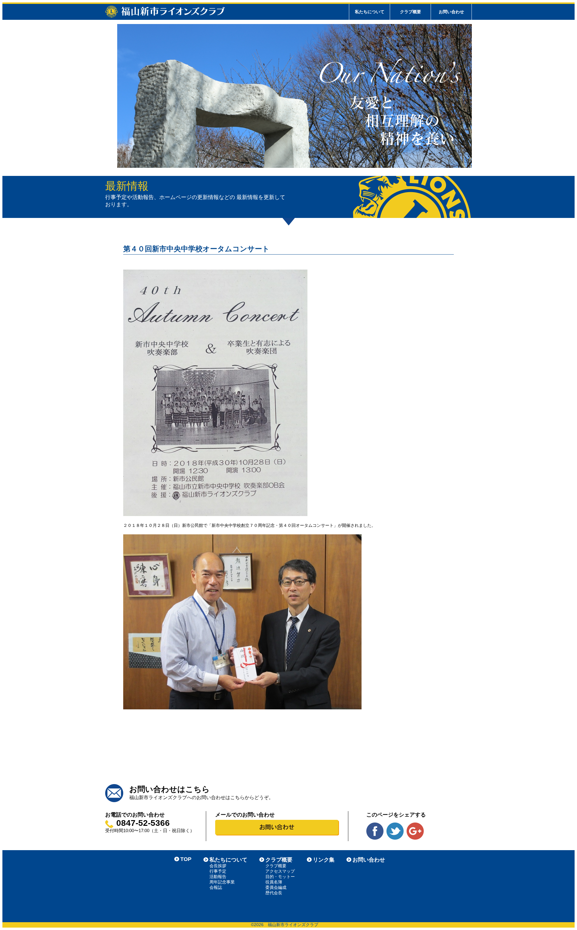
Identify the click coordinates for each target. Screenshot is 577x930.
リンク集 (323, 860)
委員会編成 (275, 887)
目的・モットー (280, 876)
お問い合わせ (451, 11)
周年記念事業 (222, 882)
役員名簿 (273, 882)
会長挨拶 (217, 865)
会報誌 (215, 887)
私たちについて (228, 860)
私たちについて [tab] (369, 11)
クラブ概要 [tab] (410, 11)
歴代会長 (273, 892)
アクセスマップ (280, 871)
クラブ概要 (278, 860)
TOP (185, 859)
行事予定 (217, 871)
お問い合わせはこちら (169, 789)
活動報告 (217, 876)
